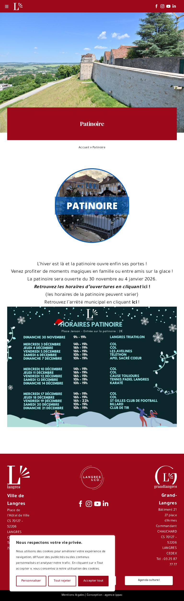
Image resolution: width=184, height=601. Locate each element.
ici (134, 302)
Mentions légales (73, 595)
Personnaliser (31, 581)
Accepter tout (93, 581)
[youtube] (168, 6)
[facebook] (156, 6)
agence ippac (113, 595)
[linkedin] (174, 6)
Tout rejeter (62, 581)
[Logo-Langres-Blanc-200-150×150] (18, 3)
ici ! (92, 287)
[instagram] (162, 6)
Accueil (84, 147)
